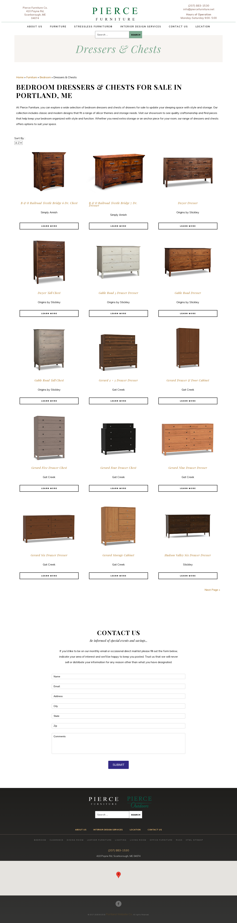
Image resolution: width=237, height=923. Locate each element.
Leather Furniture (99, 840)
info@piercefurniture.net (198, 9)
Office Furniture (161, 840)
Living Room (138, 840)
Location (203, 26)
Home (20, 77)
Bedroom (45, 77)
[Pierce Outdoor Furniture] (139, 802)
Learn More (49, 226)
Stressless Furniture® (93, 26)
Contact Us (178, 26)
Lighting (120, 840)
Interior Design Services (140, 26)
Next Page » (212, 589)
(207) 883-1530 (198, 5)
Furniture (58, 26)
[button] (118, 875)
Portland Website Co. (119, 914)
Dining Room (75, 840)
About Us (34, 26)
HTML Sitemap (194, 840)
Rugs (179, 840)
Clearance (56, 840)
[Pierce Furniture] (115, 13)
